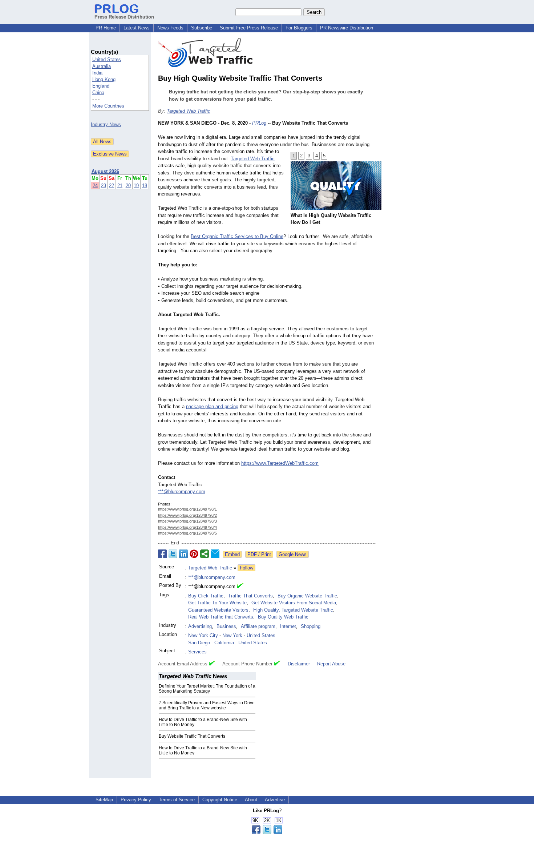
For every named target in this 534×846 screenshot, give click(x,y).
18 (144, 185)
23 (103, 185)
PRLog (259, 123)
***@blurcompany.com (181, 491)
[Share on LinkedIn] (183, 553)
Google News (293, 554)
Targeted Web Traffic (188, 111)
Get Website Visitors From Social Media (293, 602)
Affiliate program (258, 626)
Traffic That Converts (250, 596)
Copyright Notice (219, 799)
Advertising (200, 626)
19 (136, 185)
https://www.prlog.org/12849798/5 (187, 533)
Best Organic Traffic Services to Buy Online (237, 236)
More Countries (108, 106)
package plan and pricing (212, 406)
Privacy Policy (136, 799)
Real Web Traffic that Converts (220, 617)
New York (232, 635)
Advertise (275, 799)
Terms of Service (177, 799)
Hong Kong (104, 79)
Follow (246, 568)
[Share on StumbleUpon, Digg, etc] (204, 553)
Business (226, 626)
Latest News (137, 28)
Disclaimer (299, 663)
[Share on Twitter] (173, 553)
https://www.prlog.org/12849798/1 (187, 509)
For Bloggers (299, 28)
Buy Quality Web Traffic (283, 617)
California (224, 642)
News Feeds (170, 28)
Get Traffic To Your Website (217, 602)
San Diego (199, 642)
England (100, 86)
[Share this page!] (267, 832)
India (97, 73)
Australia (101, 66)
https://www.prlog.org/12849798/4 (187, 527)
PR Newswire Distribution (346, 28)
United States (106, 59)
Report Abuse (331, 663)
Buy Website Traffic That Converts (192, 736)
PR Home (106, 28)
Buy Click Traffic (205, 596)
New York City (203, 635)
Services (197, 651)
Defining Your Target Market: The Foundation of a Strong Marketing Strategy (207, 689)
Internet (288, 626)
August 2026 (105, 171)
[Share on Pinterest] (194, 553)
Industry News (106, 124)
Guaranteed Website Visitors (218, 610)
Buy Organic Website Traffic (307, 596)
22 (111, 185)
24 (95, 185)
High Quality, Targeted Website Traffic (293, 610)
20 (128, 185)
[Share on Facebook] (162, 553)
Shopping (310, 626)
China (98, 92)
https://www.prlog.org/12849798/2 (187, 515)
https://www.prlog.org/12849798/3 (187, 521)
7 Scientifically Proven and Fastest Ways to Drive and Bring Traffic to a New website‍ (207, 705)
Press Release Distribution (124, 17)
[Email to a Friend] (215, 553)
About (251, 799)
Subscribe (201, 28)
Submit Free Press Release (249, 28)
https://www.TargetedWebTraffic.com (280, 463)
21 (119, 185)
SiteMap (104, 799)
